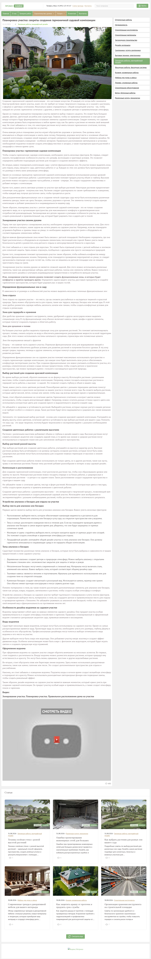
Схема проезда (77, 6)
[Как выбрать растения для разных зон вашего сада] (123, 814)
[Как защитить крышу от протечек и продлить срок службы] (75, 881)
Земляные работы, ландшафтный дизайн (32, 24)
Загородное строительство (126, 40)
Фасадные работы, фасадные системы (131, 67)
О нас (14, 13)
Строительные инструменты (126, 30)
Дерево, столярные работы (126, 82)
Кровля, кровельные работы (127, 72)
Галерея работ (25, 13)
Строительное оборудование (127, 88)
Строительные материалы (125, 35)
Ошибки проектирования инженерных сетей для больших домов (72, 840)
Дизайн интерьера (122, 45)
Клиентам (72, 13)
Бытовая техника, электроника (127, 55)
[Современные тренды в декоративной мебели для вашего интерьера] (27, 881)
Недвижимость (121, 25)
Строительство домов (43, 13)
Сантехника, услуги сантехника (128, 50)
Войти (143, 5)
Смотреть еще (77, 936)
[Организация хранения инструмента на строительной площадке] (123, 881)
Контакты (88, 6)
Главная (6, 13)
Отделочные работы (123, 20)
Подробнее (41, 858)
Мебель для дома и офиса (125, 77)
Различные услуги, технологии (127, 98)
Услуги (60, 13)
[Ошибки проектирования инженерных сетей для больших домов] (75, 814)
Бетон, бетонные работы (125, 93)
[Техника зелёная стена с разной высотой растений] (27, 814)
